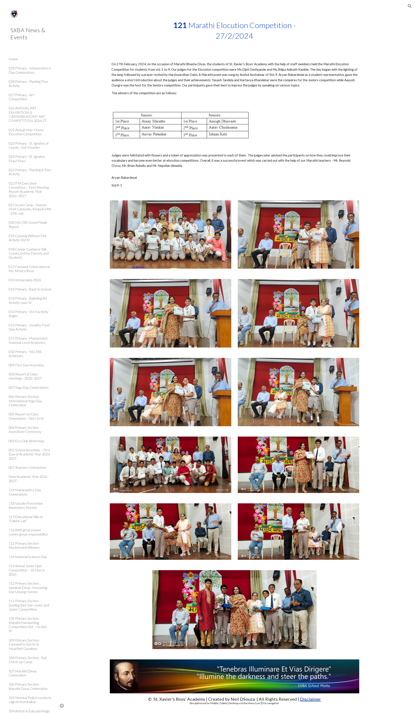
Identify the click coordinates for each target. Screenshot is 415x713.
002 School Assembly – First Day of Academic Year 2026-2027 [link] (30, 454)
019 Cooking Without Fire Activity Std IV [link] (27, 238)
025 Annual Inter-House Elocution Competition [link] (26, 132)
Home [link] (13, 59)
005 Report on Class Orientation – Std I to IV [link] (26, 416)
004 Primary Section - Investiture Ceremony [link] (25, 429)
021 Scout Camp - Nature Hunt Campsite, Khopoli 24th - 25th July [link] (30, 209)
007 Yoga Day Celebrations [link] (29, 387)
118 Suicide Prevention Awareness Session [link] (26, 505)
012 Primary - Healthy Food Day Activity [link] (29, 327)
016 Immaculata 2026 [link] (25, 280)
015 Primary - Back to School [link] (30, 289)
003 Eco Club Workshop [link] (27, 441)
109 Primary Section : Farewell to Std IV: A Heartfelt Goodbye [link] (24, 644)
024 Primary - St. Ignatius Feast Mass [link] (27, 158)
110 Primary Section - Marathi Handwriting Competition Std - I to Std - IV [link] (28, 624)
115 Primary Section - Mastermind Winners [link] (24, 545)
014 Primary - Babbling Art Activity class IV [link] (28, 300)
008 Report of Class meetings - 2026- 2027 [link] (25, 376)
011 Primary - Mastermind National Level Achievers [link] (28, 340)
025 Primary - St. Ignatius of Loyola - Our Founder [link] (29, 145)
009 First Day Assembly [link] (26, 365)
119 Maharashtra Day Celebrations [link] (25, 492)
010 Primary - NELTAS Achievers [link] (25, 353)
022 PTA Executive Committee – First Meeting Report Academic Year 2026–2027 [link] (29, 189)
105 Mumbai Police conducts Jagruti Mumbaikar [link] (30, 699)
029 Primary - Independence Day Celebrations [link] (30, 70)
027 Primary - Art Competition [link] (21, 97)
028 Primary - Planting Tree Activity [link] (28, 83)
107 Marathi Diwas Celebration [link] (23, 673)
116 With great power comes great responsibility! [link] (28, 532)
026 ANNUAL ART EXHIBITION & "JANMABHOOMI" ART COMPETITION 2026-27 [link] (27, 114)
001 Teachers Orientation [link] (27, 467)
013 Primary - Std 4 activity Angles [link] (28, 313)
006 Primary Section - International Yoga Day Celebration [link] (25, 400)
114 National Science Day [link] (28, 557)
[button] (410, 6)
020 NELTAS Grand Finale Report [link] (28, 224)
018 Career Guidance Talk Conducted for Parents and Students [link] (29, 253)
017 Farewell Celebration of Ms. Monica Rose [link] (29, 269)
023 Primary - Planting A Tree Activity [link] (30, 172)
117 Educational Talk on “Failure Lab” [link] (26, 519)
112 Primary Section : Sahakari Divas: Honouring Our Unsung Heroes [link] (28, 587)
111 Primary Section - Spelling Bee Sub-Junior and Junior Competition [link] (29, 605)
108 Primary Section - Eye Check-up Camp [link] (28, 660)
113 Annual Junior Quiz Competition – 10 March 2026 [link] (27, 570)
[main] (234, 30)
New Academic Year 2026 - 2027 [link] (29, 478)
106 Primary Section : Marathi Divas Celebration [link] (28, 686)
